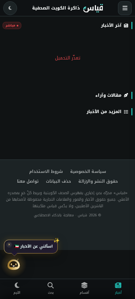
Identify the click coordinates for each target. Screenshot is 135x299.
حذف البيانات (58, 181)
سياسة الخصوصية (88, 171)
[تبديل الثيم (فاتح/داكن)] (10, 8)
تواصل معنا (28, 181)
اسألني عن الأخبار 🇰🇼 (33, 246)
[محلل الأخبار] (14, 265)
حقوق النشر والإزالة (98, 181)
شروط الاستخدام (46, 171)
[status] (31, 247)
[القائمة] (125, 8)
